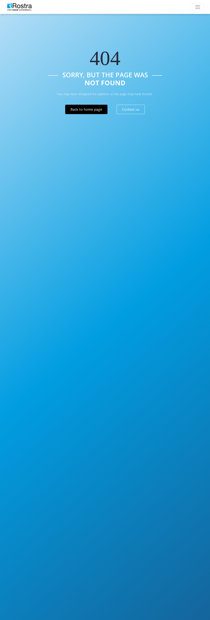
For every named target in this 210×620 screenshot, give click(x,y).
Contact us (131, 109)
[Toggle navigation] (197, 7)
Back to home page (86, 109)
